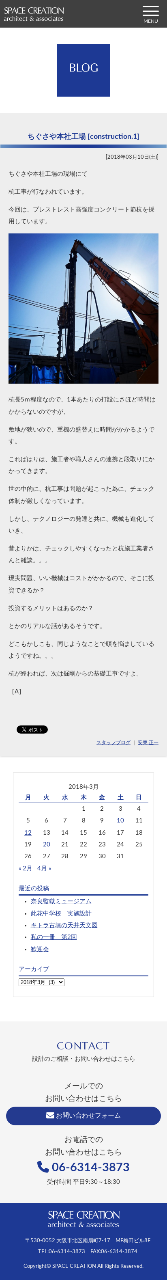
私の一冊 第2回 (54, 937)
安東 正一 (148, 742)
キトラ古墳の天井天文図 (64, 925)
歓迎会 (40, 949)
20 (46, 845)
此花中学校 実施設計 (61, 914)
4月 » (44, 869)
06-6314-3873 (89, 1168)
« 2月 (25, 869)
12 (28, 833)
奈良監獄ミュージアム (61, 901)
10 (120, 821)
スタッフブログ (113, 742)
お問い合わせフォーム (87, 1115)
